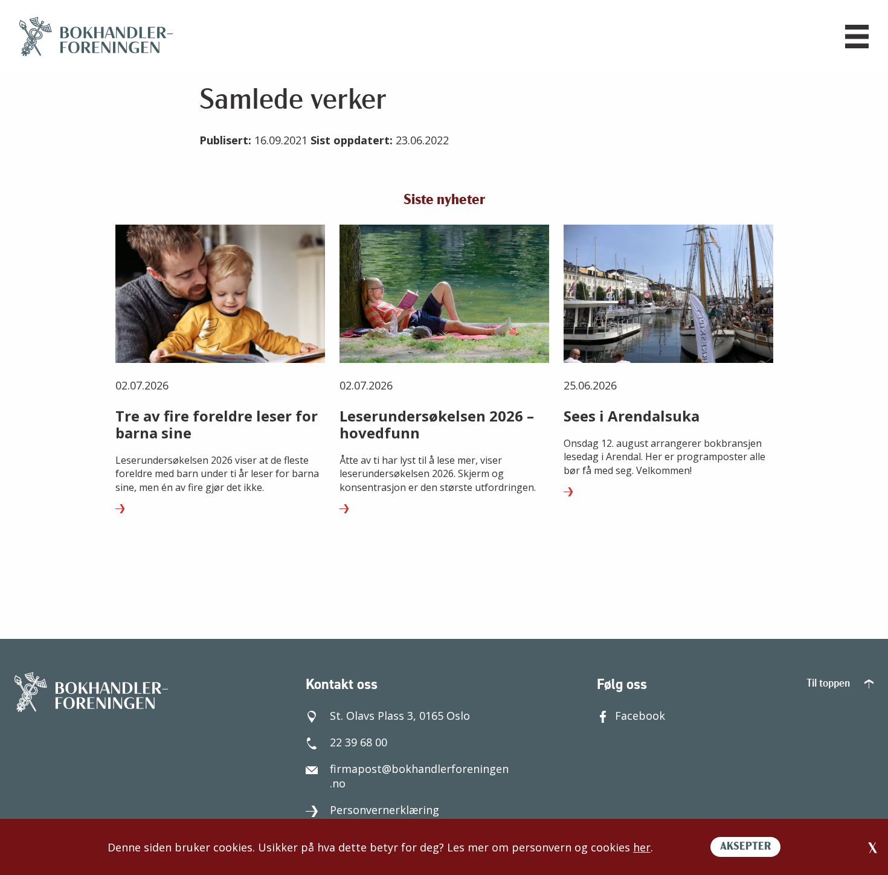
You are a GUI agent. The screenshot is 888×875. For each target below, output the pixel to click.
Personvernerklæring (384, 810)
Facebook (640, 715)
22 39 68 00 (358, 742)
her (642, 847)
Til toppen (829, 684)
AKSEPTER (745, 847)
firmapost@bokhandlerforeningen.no (419, 775)
